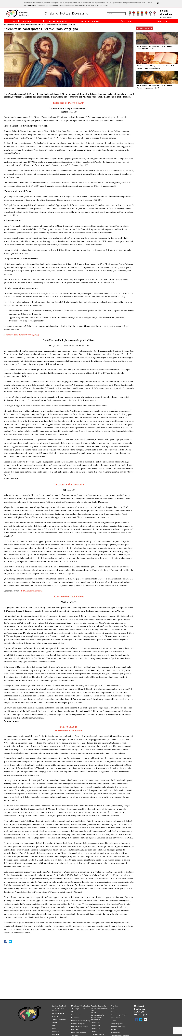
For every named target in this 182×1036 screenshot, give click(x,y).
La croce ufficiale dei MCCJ (80, 1027)
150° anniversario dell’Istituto (58, 1009)
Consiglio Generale (97, 1034)
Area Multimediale (58, 1013)
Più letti (113, 1030)
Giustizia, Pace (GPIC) (78, 1024)
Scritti (54, 1028)
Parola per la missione (118, 1027)
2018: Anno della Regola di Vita (99, 1009)
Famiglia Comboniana (59, 1019)
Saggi (53, 1025)
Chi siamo (51, 13)
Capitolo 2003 (95, 1022)
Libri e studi (75, 1030)
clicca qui (32, 5)
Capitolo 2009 (95, 1025)
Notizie (65, 13)
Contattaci (114, 1009)
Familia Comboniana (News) (80, 1021)
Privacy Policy (115, 1033)
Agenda (113, 1021)
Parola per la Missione (17, 24)
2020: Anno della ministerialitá (96, 1018)
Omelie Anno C (32, 24)
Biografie (55, 1016)
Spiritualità (55, 1034)
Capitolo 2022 (95, 1031)
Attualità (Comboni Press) (79, 1009)
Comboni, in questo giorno (119, 1015)
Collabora (114, 1012)
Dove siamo (80, 13)
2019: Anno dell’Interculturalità (97, 1014)
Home (6, 24)
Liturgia (54, 1022)
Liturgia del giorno (117, 1024)
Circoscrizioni (76, 1015)
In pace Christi (115, 1018)
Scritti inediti (56, 1031)
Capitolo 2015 (95, 1028)
